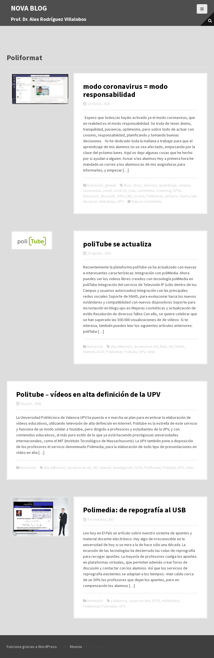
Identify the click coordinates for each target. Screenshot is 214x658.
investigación (123, 467)
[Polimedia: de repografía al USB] (40, 516)
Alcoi (127, 185)
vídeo (151, 351)
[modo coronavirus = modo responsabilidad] (40, 88)
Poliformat (154, 196)
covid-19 (119, 190)
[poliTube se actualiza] (32, 239)
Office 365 (124, 196)
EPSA (177, 190)
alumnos (150, 185)
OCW (100, 351)
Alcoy (137, 185)
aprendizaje (167, 185)
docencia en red (146, 346)
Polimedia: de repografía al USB (134, 509)
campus (184, 185)
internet (88, 351)
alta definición (121, 346)
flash (163, 346)
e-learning (163, 190)
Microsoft (108, 196)
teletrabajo (107, 201)
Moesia (76, 646)
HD (171, 346)
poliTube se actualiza (117, 243)
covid (107, 190)
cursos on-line (139, 600)
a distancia (119, 600)
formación (95, 185)
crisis (131, 190)
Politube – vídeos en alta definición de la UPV (88, 394)
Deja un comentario (147, 201)
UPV (120, 201)
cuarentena (145, 190)
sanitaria (171, 196)
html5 (179, 346)
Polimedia (109, 606)
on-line (139, 196)
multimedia (170, 600)
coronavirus (92, 190)
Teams (184, 196)
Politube (130, 351)
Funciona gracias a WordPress (32, 646)
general (110, 185)
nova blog (29, 8)
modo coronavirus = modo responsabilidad (125, 90)
